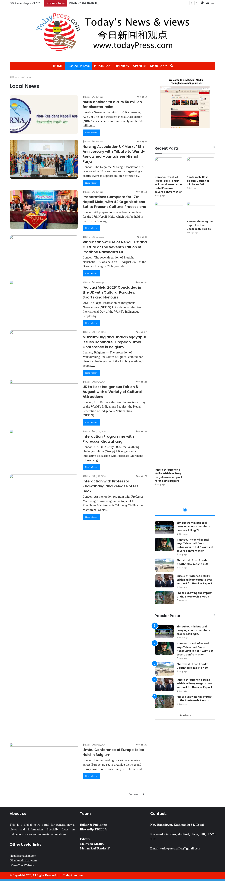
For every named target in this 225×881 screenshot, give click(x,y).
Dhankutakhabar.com (23, 860)
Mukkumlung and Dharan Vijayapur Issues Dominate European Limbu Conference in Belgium (114, 342)
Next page (133, 794)
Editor (87, 97)
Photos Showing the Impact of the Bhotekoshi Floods (200, 225)
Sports (139, 66)
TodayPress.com (73, 875)
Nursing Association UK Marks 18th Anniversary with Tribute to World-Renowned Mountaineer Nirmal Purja (114, 154)
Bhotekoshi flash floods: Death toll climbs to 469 (105, 3)
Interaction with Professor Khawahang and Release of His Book (111, 486)
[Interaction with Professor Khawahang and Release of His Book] (44, 607)
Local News (78, 66)
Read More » (91, 132)
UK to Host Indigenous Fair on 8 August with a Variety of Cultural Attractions (112, 391)
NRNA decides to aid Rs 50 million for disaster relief (112, 104)
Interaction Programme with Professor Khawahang (108, 439)
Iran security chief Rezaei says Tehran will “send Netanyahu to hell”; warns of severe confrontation (168, 184)
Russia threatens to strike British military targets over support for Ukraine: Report (168, 475)
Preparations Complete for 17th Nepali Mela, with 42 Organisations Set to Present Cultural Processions (114, 201)
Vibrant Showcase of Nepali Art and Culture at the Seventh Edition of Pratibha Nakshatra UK (115, 247)
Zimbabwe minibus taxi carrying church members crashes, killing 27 (193, 526)
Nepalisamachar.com (23, 855)
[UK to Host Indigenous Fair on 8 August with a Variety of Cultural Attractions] (44, 399)
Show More (185, 715)
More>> (157, 66)
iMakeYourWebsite (22, 865)
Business (102, 66)
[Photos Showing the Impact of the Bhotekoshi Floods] (201, 210)
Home (58, 66)
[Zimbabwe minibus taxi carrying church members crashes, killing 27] (164, 527)
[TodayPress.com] (112, 34)
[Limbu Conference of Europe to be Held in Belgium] (44, 762)
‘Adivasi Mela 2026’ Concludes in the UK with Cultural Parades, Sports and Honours (112, 292)
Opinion (121, 66)
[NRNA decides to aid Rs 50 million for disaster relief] (44, 114)
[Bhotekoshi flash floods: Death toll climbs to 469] (201, 165)
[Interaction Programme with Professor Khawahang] (44, 449)
